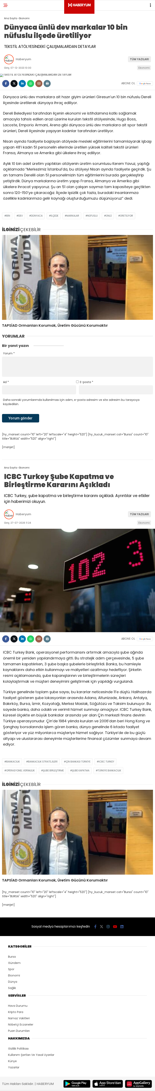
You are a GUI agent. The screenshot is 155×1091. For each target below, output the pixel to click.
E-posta (86, 382)
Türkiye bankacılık (109, 770)
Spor (11, 969)
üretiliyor (126, 215)
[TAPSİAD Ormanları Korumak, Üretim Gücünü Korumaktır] (77, 277)
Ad (6, 382)
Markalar (73, 215)
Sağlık (12, 988)
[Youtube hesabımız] (115, 926)
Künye (12, 1061)
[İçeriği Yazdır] (47, 83)
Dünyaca (37, 215)
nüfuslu (92, 215)
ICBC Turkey (106, 761)
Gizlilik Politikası (18, 1049)
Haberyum (23, 59)
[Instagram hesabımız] (108, 926)
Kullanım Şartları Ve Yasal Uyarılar (31, 1055)
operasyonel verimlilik (20, 770)
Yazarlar (13, 1067)
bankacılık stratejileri (43, 761)
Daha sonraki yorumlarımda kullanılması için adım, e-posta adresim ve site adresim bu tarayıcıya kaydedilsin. (71, 402)
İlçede (54, 215)
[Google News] (145, 83)
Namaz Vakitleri (19, 1018)
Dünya (12, 982)
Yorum (9, 353)
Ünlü (109, 215)
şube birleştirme (53, 770)
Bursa (12, 957)
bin (8, 215)
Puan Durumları (19, 1031)
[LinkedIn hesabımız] (122, 926)
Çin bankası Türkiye (78, 761)
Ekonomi (144, 68)
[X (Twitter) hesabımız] (101, 926)
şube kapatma (80, 770)
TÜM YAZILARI (139, 59)
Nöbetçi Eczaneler (20, 1025)
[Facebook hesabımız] (95, 926)
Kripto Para (15, 1012)
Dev (20, 215)
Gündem (14, 963)
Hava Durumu (17, 1006)
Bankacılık (13, 761)
